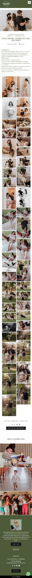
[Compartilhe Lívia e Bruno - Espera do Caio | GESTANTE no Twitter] (17, 424)
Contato (16, 570)
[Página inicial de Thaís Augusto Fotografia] (6, 4)
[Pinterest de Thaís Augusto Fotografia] (16, 565)
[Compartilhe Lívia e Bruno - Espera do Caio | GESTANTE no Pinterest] (19, 424)
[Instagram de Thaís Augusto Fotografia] (14, 565)
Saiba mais (16, 544)
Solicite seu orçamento (16, 428)
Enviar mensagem (16, 561)
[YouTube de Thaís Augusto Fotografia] (19, 565)
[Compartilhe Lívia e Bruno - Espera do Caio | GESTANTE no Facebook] (12, 424)
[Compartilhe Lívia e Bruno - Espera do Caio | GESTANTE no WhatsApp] (14, 424)
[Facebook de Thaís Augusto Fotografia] (12, 565)
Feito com (16, 576)
